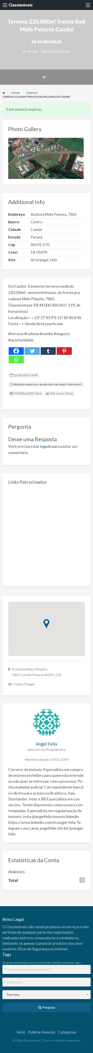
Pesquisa (48, 1007)
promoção (23, 962)
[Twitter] (32, 351)
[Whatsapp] (16, 359)
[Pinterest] (64, 351)
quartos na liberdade (39, 962)
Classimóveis (21, 5)
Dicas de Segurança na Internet (43, 949)
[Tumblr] (48, 351)
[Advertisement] (46, 533)
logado (45, 446)
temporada (68, 962)
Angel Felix (46, 743)
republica (56, 962)
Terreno (32, 51)
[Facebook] (16, 351)
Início (21, 1032)
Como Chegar (24, 684)
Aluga (5, 962)
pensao (13, 962)
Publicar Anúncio (41, 1032)
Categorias (67, 1032)
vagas (78, 962)
